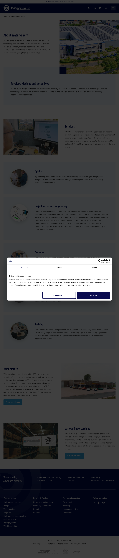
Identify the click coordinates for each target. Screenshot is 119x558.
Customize (57, 295)
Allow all (93, 295)
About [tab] (94, 268)
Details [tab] (59, 268)
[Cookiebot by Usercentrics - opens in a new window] (100, 261)
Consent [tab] (24, 268)
